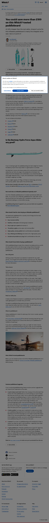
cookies (10, 81)
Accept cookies (20, 90)
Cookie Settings (7, 90)
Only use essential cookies (37, 90)
